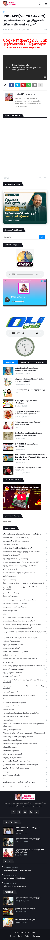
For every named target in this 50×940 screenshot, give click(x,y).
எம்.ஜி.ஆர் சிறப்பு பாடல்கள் (25, 641)
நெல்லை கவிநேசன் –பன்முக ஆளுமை (28, 839)
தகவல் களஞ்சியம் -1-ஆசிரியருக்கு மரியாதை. (25, 736)
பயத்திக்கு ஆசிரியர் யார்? (25, 775)
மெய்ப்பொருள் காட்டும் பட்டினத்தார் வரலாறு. (30, 390)
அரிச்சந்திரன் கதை (25, 576)
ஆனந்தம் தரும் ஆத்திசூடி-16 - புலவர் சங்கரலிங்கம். (28, 468)
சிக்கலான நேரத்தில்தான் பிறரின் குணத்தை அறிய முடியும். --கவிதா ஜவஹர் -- (25, 724)
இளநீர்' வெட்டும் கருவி (25, 596)
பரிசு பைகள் (25, 779)
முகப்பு (5, 11)
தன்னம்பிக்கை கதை (25, 747)
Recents (25, 362)
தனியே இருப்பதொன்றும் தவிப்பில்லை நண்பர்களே (25, 743)
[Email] (34, 85)
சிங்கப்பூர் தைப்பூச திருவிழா (25, 729)
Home (12, 936)
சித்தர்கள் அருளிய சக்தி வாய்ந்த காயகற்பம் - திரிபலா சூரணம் (25, 733)
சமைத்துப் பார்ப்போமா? (25, 706)
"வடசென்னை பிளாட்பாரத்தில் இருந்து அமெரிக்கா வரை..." (25, 551)
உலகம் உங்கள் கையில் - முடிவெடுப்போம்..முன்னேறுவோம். (25, 624)
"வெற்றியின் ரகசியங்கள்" (25, 555)
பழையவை (42, 177)
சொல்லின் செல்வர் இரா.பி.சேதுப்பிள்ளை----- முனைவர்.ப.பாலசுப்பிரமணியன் (31, 434)
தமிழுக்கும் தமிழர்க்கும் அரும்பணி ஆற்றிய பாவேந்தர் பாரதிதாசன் (29, 380)
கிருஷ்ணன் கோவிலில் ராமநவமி (24, 669)
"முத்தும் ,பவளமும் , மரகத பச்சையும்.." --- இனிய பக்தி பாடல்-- (29, 423)
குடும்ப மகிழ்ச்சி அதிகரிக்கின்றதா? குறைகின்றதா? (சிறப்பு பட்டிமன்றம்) (25, 681)
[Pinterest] (23, 85)
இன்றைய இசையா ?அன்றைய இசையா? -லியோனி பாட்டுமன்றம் (25, 588)
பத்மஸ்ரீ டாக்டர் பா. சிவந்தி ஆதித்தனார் (25, 768)
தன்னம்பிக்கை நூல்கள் (25, 750)
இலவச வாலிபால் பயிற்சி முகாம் (15, 886)
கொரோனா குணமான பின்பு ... (25, 699)
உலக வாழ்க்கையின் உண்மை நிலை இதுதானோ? (25, 621)
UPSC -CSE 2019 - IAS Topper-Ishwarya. (27, 829)
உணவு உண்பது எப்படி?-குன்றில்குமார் (25, 607)
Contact (36, 936)
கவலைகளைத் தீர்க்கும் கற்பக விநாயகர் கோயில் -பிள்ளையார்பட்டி (25, 666)
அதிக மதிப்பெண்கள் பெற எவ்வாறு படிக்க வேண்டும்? (25, 562)
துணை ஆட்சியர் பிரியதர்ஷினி (14, 878)
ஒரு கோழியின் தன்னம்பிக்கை (25, 644)
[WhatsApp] (28, 85)
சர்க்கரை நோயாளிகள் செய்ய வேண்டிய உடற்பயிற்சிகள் (25, 713)
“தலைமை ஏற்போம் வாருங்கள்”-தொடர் (25, 786)
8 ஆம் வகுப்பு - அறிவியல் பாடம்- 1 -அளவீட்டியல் (26, 401)
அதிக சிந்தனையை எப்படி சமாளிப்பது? (25, 558)
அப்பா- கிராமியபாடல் (25, 569)
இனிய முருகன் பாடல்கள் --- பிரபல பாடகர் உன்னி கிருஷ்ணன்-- (25, 583)
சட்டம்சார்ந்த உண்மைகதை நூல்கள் (25, 702)
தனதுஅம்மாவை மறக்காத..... (25, 740)
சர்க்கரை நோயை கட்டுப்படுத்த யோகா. (25, 716)
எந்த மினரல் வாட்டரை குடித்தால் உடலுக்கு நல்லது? (25, 637)
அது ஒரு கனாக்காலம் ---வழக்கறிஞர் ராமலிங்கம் (25, 565)
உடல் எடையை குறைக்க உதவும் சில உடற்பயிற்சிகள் (25, 600)
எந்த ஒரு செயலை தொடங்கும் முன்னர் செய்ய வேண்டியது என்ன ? (25, 632)
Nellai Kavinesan (25, 94)
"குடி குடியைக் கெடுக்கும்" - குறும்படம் (25, 541)
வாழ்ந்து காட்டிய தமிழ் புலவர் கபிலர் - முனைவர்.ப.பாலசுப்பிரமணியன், (27, 412)
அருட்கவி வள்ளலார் (25, 580)
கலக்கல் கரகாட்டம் (25, 655)
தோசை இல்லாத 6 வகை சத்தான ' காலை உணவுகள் (25, 764)
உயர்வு (25, 614)
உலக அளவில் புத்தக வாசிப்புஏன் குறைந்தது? (25, 617)
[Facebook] (11, 85)
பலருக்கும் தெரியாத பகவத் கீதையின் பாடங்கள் (25, 782)
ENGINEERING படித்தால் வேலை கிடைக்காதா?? (26, 445)
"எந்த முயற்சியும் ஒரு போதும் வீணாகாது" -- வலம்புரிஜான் (25, 534)
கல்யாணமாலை (25, 662)
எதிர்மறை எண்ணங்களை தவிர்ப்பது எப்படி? (25, 628)
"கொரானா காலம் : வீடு (25, 544)
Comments (40, 362)
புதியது (6, 177)
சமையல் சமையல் (25, 709)
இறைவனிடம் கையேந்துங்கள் (25, 593)
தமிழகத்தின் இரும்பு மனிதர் (25, 757)
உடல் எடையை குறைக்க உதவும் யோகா (25, 603)
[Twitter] (17, 85)
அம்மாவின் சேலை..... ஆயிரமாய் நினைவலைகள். (25, 572)
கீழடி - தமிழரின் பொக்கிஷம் (25, 672)
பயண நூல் (25, 772)
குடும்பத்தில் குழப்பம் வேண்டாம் (25, 692)
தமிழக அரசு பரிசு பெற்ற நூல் (25, 754)
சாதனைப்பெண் (25, 720)
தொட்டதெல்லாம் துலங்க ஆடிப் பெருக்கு (25, 761)
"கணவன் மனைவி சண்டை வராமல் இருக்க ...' (25, 537)
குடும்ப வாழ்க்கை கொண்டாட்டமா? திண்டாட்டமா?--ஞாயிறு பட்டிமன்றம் (25, 687)
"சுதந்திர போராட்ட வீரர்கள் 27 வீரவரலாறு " (25, 548)
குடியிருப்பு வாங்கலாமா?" (25, 676)
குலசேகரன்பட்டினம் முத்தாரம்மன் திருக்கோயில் (25, 695)
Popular (10, 362)
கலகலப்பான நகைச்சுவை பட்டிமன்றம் (25, 651)
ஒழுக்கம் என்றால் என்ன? (25, 648)
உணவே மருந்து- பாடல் (25, 610)
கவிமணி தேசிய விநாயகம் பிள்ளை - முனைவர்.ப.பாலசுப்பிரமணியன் (27, 369)
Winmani (31, 932)
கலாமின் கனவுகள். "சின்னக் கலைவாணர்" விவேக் (25, 658)
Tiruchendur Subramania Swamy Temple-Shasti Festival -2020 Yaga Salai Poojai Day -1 (31, 457)
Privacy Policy (24, 936)
